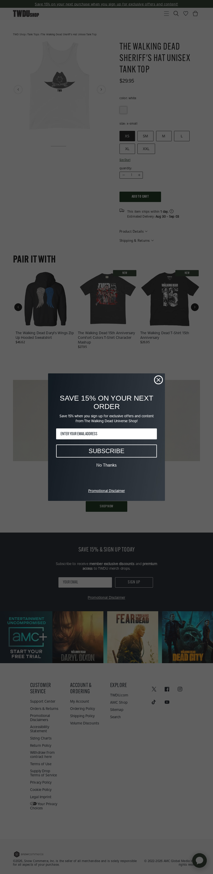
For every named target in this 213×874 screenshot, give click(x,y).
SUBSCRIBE (106, 450)
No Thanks (106, 465)
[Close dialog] (158, 380)
